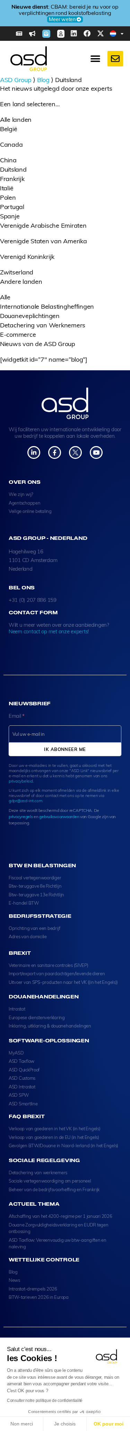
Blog (43, 80)
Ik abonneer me (65, 749)
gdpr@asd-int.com (25, 800)
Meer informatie (62, 19)
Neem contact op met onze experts (48, 631)
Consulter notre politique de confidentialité (45, 1400)
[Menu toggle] (95, 59)
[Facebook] (87, 33)
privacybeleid (21, 781)
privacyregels (21, 816)
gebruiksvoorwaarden (59, 816)
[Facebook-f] (54, 452)
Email (17, 716)
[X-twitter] (100, 33)
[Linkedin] (74, 33)
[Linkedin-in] (33, 452)
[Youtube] (96, 452)
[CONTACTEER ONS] (115, 58)
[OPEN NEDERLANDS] (122, 33)
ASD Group (16, 80)
